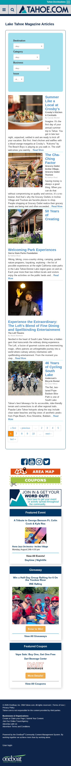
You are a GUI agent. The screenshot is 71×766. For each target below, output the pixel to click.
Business (18, 62)
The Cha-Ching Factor (52, 159)
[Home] (44, 9)
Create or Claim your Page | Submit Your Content (23, 718)
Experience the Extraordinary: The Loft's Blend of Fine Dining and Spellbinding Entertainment (34, 326)
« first (13, 428)
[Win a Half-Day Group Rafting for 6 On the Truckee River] (35, 604)
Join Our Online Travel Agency (15, 721)
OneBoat (20, 735)
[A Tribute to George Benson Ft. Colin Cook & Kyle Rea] (35, 535)
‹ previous (25, 428)
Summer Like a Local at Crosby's (52, 103)
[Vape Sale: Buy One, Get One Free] (35, 665)
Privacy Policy (8, 708)
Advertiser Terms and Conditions (16, 726)
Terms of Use (58, 705)
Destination (19, 40)
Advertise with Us (10, 724)
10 (33, 433)
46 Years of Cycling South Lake (53, 369)
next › (48, 433)
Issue (16, 73)
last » (13, 439)
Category (18, 51)
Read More (38, 150)
